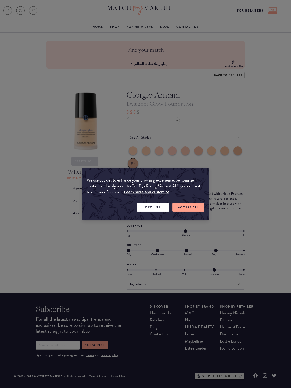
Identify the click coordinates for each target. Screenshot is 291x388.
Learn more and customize (146, 192)
